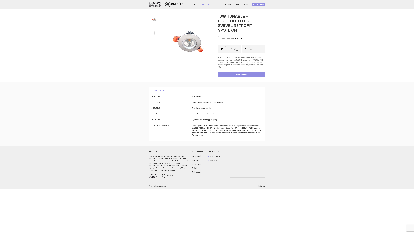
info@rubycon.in (216, 160)
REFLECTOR (156, 102)
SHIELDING (155, 108)
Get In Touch (258, 5)
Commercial (196, 164)
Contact (246, 4)
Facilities (228, 4)
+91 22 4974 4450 (217, 156)
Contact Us (261, 186)
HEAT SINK (155, 96)
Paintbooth (196, 172)
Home (196, 4)
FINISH (154, 114)
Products (205, 4)
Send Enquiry (241, 74)
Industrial (195, 160)
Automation (217, 4)
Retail (194, 168)
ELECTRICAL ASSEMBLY (161, 126)
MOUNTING (156, 120)
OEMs (237, 4)
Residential (196, 156)
